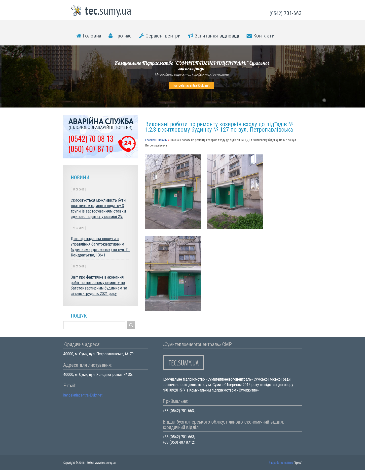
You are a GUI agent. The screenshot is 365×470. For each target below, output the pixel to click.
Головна (92, 36)
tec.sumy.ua (101, 11)
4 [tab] (344, 100)
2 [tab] (331, 100)
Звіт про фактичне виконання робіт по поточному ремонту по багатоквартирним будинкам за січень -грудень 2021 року (99, 285)
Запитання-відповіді (217, 36)
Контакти (263, 36)
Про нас (123, 36)
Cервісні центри (163, 36)
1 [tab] (324, 100)
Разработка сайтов (281, 463)
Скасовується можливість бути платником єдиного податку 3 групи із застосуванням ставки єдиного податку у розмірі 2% (98, 208)
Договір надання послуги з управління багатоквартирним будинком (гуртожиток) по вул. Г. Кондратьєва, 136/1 (100, 246)
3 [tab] (337, 100)
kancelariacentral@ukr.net (192, 85)
